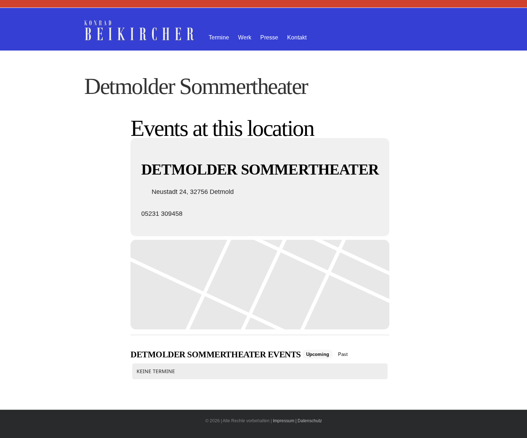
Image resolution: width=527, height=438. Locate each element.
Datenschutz (310, 420)
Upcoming (317, 354)
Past (343, 354)
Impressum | (284, 420)
